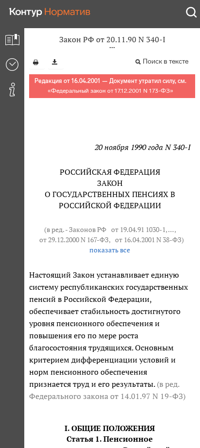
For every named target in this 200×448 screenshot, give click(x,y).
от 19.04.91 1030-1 (138, 229)
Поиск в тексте (165, 61)
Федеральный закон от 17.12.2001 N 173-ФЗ (110, 90)
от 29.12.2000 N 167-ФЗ (74, 239)
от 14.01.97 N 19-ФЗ (146, 396)
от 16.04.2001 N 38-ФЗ (148, 239)
